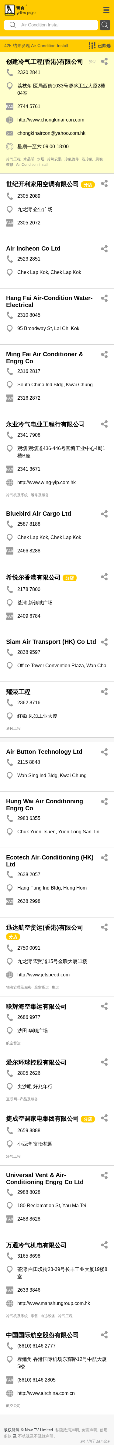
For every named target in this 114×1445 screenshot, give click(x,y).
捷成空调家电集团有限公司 (42, 1118)
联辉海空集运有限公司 (36, 1006)
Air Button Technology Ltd (44, 751)
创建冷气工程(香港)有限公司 (44, 61)
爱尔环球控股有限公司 (36, 1062)
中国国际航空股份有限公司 (42, 1335)
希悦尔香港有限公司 (33, 577)
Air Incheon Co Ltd (33, 248)
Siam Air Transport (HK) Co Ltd (51, 641)
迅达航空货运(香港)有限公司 (44, 927)
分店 (88, 184)
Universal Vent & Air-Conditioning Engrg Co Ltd (45, 1178)
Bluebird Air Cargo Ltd (38, 513)
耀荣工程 (18, 691)
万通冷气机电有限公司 (36, 1245)
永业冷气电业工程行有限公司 (45, 424)
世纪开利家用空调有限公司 (42, 184)
